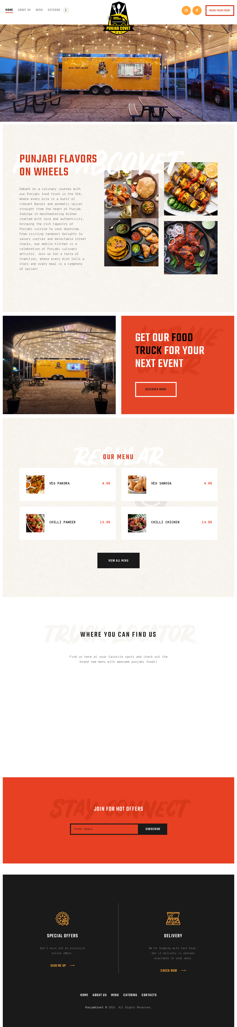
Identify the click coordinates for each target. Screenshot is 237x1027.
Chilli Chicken (165, 522)
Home (84, 995)
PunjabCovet (94, 1007)
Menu (115, 995)
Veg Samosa (161, 483)
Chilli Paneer (62, 522)
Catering (130, 995)
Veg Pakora (59, 483)
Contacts (149, 995)
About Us (100, 995)
